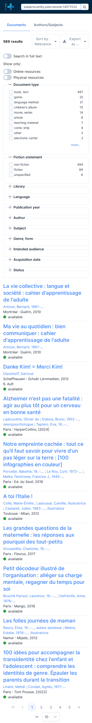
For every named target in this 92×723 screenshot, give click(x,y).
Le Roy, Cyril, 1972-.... (64, 471)
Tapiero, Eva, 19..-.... (52, 424)
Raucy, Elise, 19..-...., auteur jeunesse (32, 627)
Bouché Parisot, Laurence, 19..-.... (29, 596)
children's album (25, 107)
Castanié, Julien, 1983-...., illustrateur (34, 508)
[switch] (7, 56)
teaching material (26, 122)
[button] (23, 85)
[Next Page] (79, 707)
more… (76, 145)
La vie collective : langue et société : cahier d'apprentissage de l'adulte (42, 293)
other (17, 133)
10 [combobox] (46, 717)
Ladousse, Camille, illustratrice (61, 503)
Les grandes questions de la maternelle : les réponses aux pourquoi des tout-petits (38, 535)
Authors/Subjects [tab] (48, 25)
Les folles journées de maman (39, 621)
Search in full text (27, 56)
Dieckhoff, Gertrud (18, 374)
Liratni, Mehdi (14, 687)
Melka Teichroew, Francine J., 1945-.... (33, 476)
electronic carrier (26, 138)
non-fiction (21, 164)
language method (26, 102)
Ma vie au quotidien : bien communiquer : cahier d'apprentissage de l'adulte (36, 333)
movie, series (23, 112)
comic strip (22, 128)
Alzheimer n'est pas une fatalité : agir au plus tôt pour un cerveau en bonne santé (43, 405)
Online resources (26, 71)
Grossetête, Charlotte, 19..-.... (26, 549)
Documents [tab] (16, 25)
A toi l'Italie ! (18, 496)
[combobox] (51, 7)
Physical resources (28, 77)
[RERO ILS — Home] (10, 7)
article (18, 117)
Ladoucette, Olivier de (21, 419)
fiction (18, 169)
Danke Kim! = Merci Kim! (33, 367)
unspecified (22, 174)
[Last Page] (37, 717)
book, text (21, 92)
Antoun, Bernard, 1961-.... (23, 307)
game (18, 97)
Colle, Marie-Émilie (18, 503)
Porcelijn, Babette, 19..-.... (23, 471)
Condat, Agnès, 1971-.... (47, 687)
